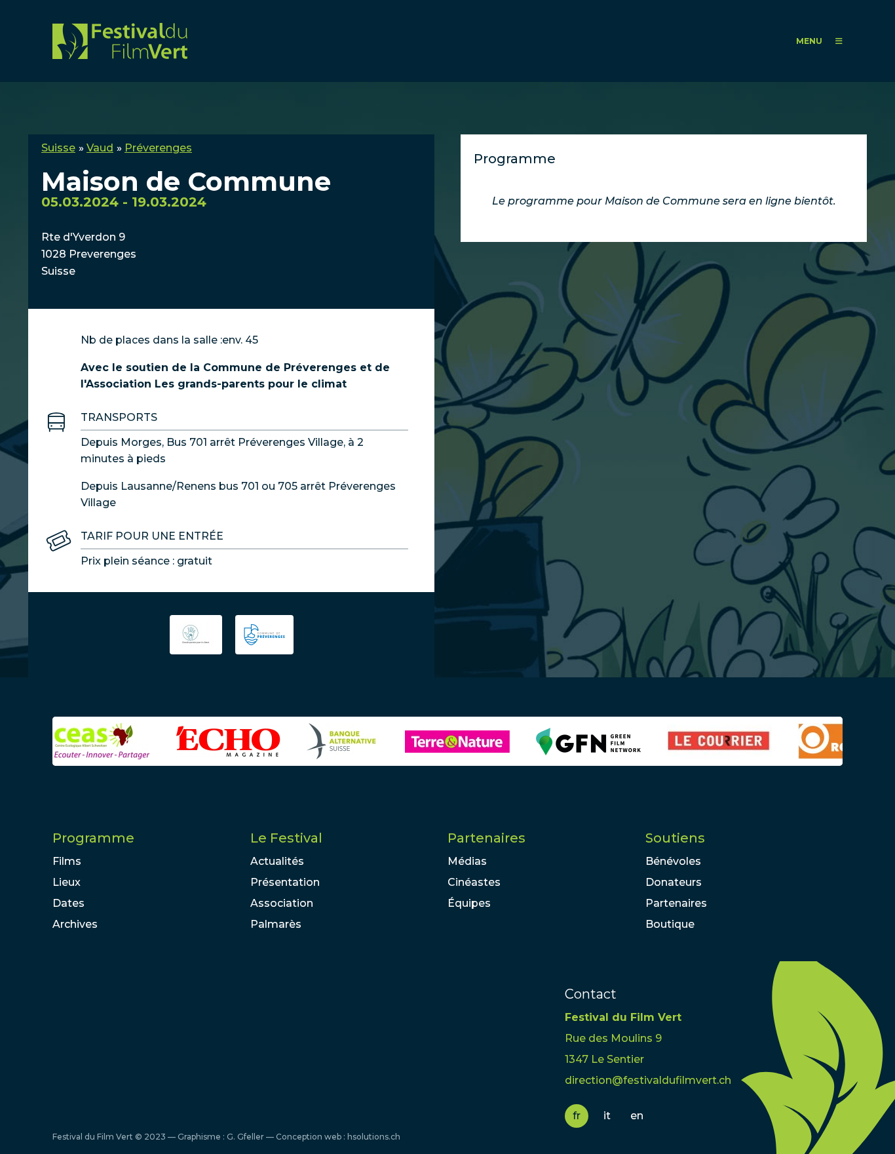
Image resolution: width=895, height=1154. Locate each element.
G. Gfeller (245, 1137)
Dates (68, 903)
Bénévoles (673, 861)
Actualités (277, 861)
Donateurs (673, 882)
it (607, 1115)
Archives (75, 924)
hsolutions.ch (373, 1137)
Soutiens (675, 838)
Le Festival (286, 838)
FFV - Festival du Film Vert (120, 41)
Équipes (469, 903)
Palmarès (275, 924)
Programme (93, 838)
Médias (467, 861)
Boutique (670, 924)
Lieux (66, 882)
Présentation (285, 882)
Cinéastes (474, 882)
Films (66, 861)
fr (577, 1115)
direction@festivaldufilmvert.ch (648, 1080)
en (636, 1115)
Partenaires (486, 838)
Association (281, 903)
